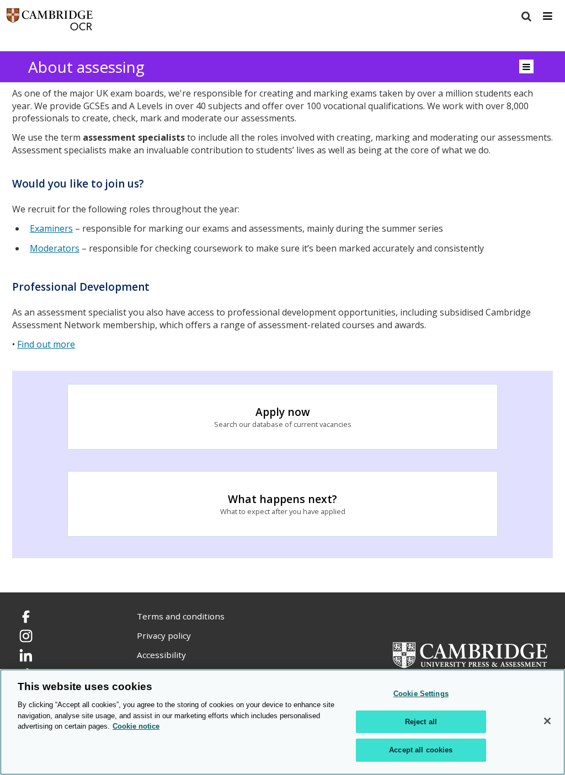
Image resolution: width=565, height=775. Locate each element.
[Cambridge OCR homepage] (50, 21)
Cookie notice (136, 726)
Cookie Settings (421, 694)
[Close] (547, 721)
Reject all (421, 722)
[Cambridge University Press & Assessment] (470, 654)
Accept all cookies (420, 750)
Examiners (51, 228)
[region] (282, 722)
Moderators (54, 248)
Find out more (46, 344)
